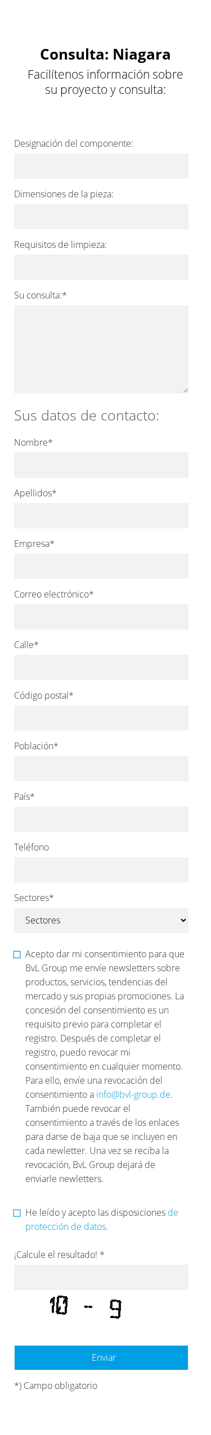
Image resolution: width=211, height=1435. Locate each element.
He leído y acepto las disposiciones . (101, 1219)
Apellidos (35, 493)
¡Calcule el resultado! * (59, 1254)
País (24, 796)
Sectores (34, 897)
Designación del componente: (73, 143)
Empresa (34, 543)
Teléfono (31, 847)
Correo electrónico (54, 594)
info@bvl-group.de (133, 1094)
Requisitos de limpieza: (60, 244)
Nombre (33, 442)
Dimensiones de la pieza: (64, 194)
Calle (26, 645)
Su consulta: (40, 295)
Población (36, 746)
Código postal (44, 695)
